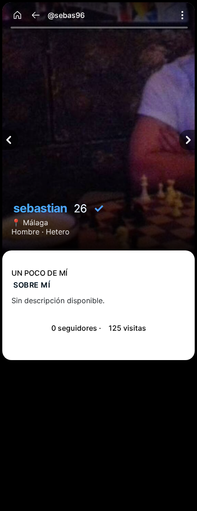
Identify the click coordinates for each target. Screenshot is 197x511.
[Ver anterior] (10, 140)
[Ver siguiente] (187, 140)
